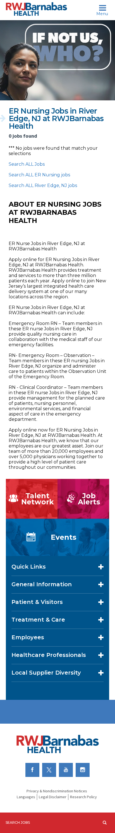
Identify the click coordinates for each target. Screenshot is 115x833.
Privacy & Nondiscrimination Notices (57, 790)
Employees (27, 637)
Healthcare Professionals (48, 655)
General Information (41, 584)
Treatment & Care (38, 619)
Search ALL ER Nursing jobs (39, 174)
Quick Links (28, 566)
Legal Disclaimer (52, 796)
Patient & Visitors (37, 602)
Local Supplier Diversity (46, 672)
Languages (26, 796)
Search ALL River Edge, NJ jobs (43, 185)
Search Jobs (18, 822)
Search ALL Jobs (27, 164)
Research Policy (83, 796)
